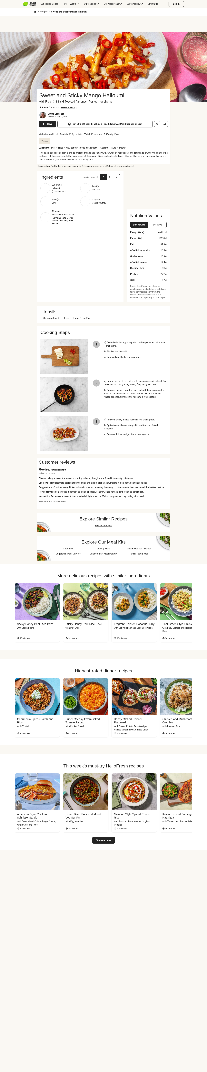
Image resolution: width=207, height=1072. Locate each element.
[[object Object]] (157, 124)
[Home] (35, 12)
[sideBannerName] (148, 188)
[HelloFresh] (29, 4)
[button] (80, 177)
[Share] (165, 124)
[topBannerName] (103, 23)
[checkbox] (40, 107)
